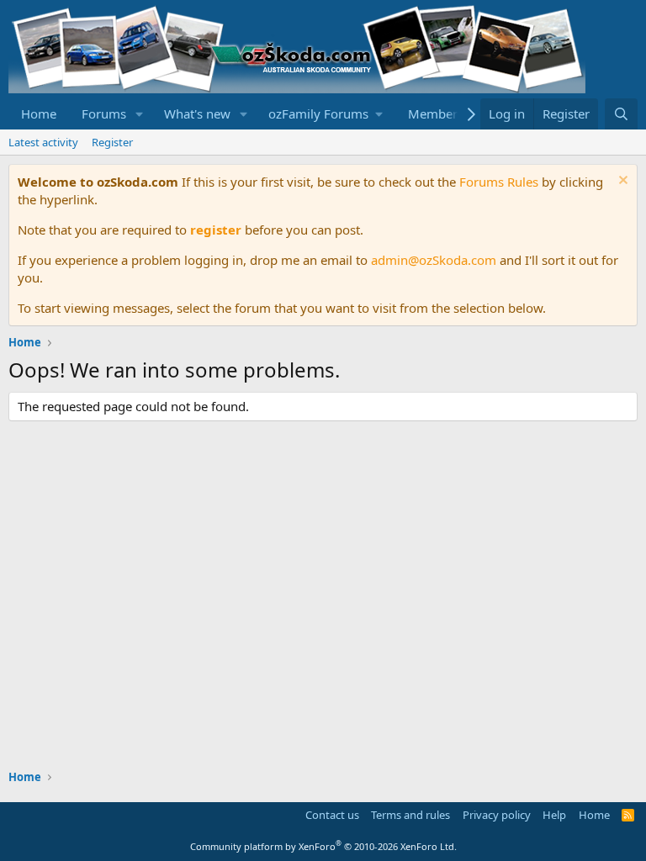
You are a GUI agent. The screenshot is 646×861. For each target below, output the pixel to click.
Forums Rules (498, 181)
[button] (139, 113)
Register (112, 142)
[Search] (621, 113)
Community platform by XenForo (323, 846)
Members (435, 113)
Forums (104, 113)
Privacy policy (497, 814)
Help (554, 814)
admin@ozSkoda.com (433, 259)
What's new (197, 113)
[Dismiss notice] (621, 182)
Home (38, 113)
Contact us (332, 814)
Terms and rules (410, 814)
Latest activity (43, 142)
